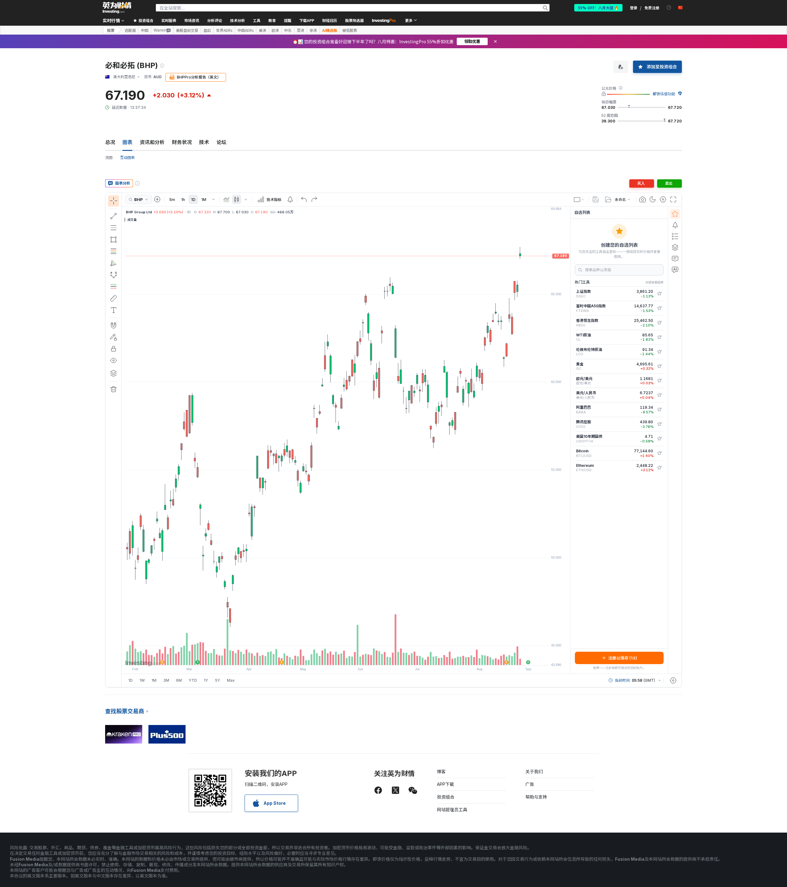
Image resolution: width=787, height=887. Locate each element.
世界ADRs (224, 30)
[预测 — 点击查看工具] (113, 286)
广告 (529, 784)
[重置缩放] (363, 657)
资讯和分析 (152, 142)
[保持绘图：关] (113, 337)
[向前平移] (354, 657)
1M (203, 199)
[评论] (675, 258)
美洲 (262, 30)
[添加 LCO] (659, 352)
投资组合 (445, 797)
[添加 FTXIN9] (659, 308)
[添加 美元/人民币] (659, 395)
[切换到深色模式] (652, 199)
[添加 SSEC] (659, 293)
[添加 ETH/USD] (659, 467)
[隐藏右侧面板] (568, 440)
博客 (441, 771)
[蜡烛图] (236, 199)
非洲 (313, 30)
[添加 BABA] (659, 409)
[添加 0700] (659, 424)
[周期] (213, 199)
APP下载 (445, 784)
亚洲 (300, 30)
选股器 (130, 30)
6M (179, 680)
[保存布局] (595, 199)
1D (193, 199)
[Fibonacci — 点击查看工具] (113, 251)
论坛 (221, 142)
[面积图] (226, 199)
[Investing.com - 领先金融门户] (117, 8)
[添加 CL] (659, 337)
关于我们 (534, 771)
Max (231, 680)
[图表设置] (663, 199)
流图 (109, 157)
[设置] (673, 680)
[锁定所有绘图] (113, 348)
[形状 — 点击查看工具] (113, 239)
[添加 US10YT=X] (659, 438)
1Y (206, 680)
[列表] (675, 236)
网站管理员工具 (452, 809)
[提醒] (675, 225)
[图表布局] (579, 199)
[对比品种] (157, 199)
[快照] (642, 199)
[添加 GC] (659, 366)
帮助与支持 (536, 797)
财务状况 (182, 142)
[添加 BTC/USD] (659, 453)
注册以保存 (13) (622, 657)
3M (166, 680)
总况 (110, 142)
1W (142, 680)
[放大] (338, 657)
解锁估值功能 (664, 94)
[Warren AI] (675, 270)
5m (172, 199)
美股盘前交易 (187, 30)
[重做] (314, 199)
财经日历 (329, 20)
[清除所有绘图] (113, 389)
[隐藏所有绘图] (113, 360)
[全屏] (673, 199)
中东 (288, 30)
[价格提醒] (290, 199)
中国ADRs (245, 30)
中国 (144, 30)
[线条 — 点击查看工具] (113, 216)
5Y (217, 680)
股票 (110, 30)
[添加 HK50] (659, 322)
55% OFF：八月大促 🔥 (598, 7)
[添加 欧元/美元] (659, 380)
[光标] (113, 201)
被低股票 (349, 30)
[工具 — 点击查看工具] (113, 298)
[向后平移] (346, 657)
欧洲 (275, 30)
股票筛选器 (354, 20)
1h (183, 199)
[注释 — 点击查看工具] (113, 310)
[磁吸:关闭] (113, 325)
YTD (193, 680)
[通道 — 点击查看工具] (113, 227)
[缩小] (329, 657)
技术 (204, 142)
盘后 (207, 30)
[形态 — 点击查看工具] (113, 274)
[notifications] (669, 8)
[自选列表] (675, 214)
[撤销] (304, 199)
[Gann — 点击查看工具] (113, 263)
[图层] (113, 373)
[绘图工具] (123, 440)
